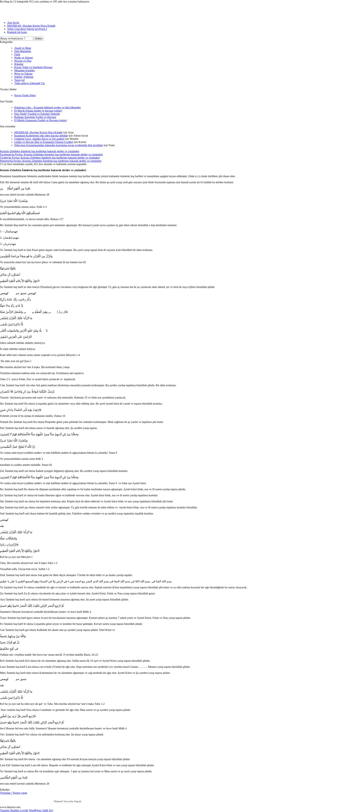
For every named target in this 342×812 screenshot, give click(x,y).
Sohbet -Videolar (23, 76)
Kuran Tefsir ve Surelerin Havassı (33, 67)
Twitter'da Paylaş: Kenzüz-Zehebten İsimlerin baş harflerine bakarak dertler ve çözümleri (50, 157)
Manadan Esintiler (24, 70)
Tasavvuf (19, 80)
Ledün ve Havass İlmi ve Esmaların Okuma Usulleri (43, 142)
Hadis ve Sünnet (23, 57)
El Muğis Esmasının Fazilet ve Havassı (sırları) (40, 120)
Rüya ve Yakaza (23, 73)
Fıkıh (17, 54)
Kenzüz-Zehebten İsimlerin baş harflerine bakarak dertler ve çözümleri (39, 151)
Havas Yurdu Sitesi (25, 95)
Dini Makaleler (22, 51)
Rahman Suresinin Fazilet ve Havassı (35, 117)
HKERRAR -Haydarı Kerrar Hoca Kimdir (31, 25)
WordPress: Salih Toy (41, 810)
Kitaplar (18, 64)
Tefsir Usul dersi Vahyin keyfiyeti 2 (27, 28)
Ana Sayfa (13, 22)
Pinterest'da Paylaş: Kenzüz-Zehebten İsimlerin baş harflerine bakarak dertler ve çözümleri (50, 160)
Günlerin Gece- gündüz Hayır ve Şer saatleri (39, 138)
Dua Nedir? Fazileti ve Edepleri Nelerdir (37, 113)
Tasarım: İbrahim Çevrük (14, 810)
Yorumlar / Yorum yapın (13, 792)
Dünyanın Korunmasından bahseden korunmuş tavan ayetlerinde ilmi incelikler (58, 145)
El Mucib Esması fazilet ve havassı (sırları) (38, 110)
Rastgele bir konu (17, 32)
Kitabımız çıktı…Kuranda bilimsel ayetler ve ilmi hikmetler (47, 107)
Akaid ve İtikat (22, 48)
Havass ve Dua (22, 60)
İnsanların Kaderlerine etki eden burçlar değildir (41, 135)
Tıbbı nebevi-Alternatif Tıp (29, 83)
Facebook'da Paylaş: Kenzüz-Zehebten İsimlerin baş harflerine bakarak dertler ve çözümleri (51, 154)
